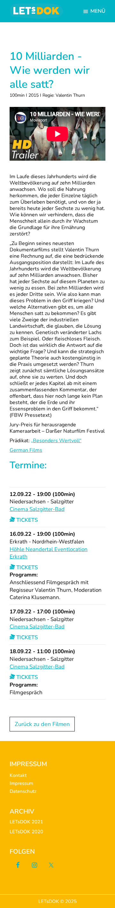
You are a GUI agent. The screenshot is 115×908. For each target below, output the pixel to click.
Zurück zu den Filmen (42, 724)
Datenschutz (23, 791)
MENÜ (97, 11)
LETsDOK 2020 (26, 831)
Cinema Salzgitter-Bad (37, 509)
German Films (26, 450)
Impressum (21, 783)
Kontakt (18, 775)
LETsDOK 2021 (26, 822)
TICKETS (26, 520)
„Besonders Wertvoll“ (56, 440)
